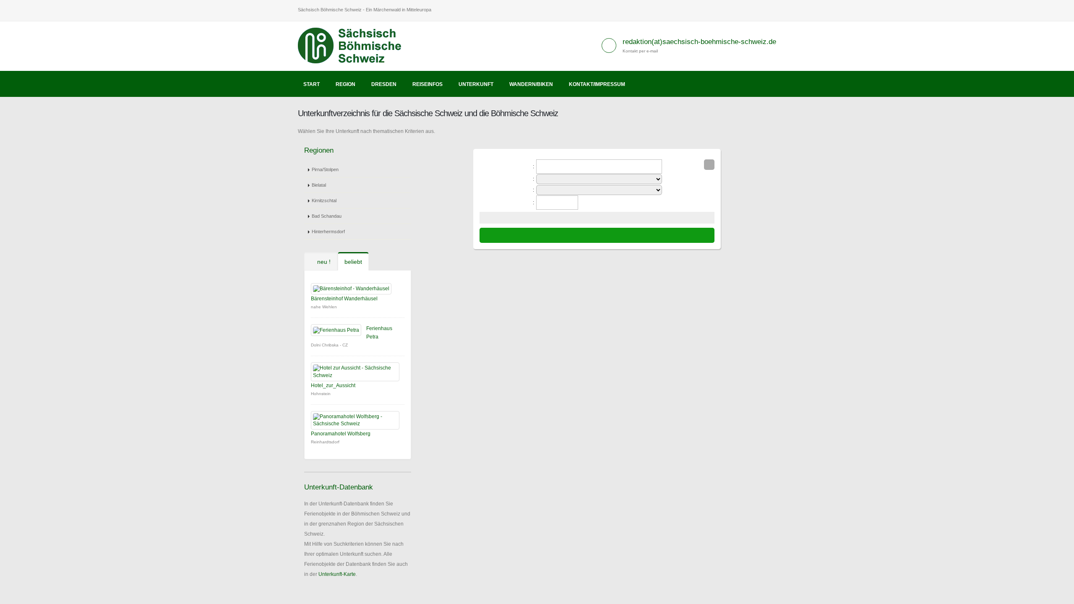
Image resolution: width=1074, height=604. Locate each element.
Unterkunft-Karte (337, 574)
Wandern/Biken (531, 84)
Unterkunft (476, 84)
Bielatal (319, 184)
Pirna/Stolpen (325, 169)
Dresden (383, 84)
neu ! (323, 261)
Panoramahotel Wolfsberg (340, 434)
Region (345, 84)
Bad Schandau (326, 216)
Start (311, 84)
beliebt (353, 261)
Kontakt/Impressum (597, 84)
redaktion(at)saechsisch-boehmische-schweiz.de (699, 42)
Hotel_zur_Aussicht (333, 385)
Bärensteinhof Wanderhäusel (344, 299)
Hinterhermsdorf (328, 231)
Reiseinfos (427, 84)
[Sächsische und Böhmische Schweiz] (354, 46)
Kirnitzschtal (324, 200)
